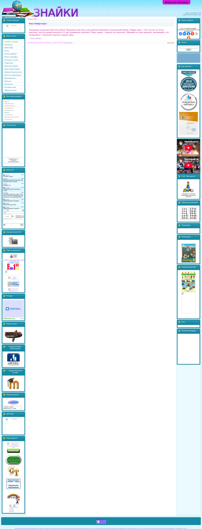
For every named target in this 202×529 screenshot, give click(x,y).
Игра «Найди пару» (38, 24)
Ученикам (8, 114)
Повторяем (8, 108)
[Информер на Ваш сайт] (13, 31)
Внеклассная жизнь (10, 117)
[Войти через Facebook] (188, 33)
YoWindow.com (9, 318)
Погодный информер (13, 309)
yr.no (22, 318)
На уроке (7, 119)
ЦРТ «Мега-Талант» (13, 262)
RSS (199, 14)
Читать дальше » (36, 38)
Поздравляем (9, 106)
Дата (6, 101)
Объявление (8, 103)
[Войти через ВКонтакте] (184, 33)
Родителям (8, 110)
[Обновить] (23, 210)
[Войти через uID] (180, 33)
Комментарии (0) (68, 42)
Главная (29, 18)
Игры (6, 112)
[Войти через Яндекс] (192, 33)
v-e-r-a (52, 42)
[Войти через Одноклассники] (188, 38)
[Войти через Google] (196, 34)
